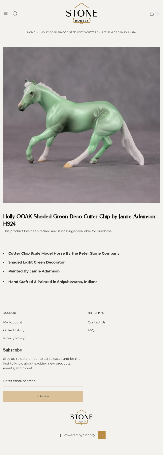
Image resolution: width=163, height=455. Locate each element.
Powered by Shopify (79, 435)
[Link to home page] (81, 417)
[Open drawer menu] (5, 13)
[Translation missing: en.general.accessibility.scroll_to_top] (102, 435)
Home (31, 32)
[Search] (15, 13)
